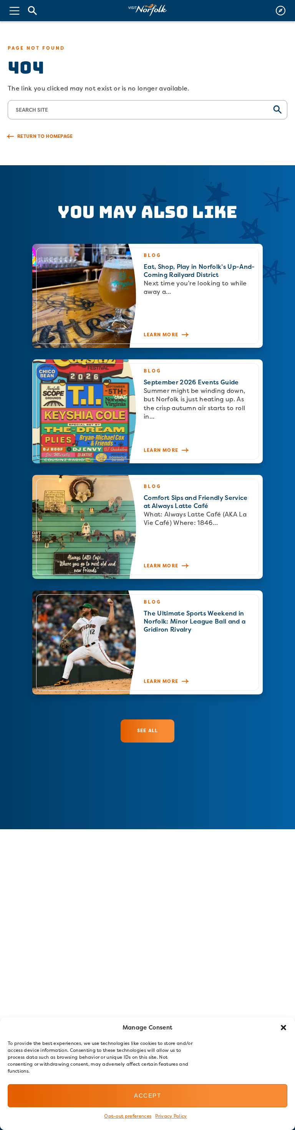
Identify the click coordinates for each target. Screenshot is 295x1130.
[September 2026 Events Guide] (147, 411)
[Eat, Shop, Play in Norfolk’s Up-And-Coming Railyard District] (147, 296)
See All (147, 730)
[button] (283, 1027)
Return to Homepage (45, 136)
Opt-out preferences (127, 1116)
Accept (147, 1095)
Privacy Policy (171, 1116)
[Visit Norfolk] (147, 10)
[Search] (32, 10)
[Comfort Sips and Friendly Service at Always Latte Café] (147, 527)
